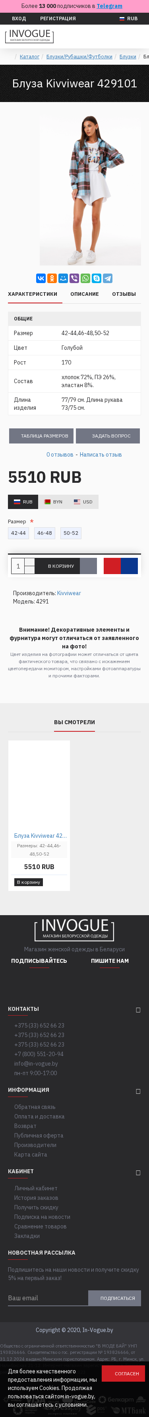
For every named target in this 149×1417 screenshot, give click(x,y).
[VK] (59, 984)
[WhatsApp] (85, 278)
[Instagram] (19, 984)
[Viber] (74, 278)
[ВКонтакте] (41, 278)
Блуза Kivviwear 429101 (40, 835)
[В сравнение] (129, 566)
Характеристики (32, 294)
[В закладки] (112, 566)
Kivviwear (69, 593)
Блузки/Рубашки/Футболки (79, 56)
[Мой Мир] (63, 278)
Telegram (109, 6)
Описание (84, 294)
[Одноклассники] (52, 278)
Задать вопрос (111, 436)
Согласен (127, 1374)
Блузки (128, 56)
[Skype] (96, 278)
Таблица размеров (44, 436)
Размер (18, 521)
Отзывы (124, 294)
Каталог (29, 56)
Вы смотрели (74, 722)
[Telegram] (107, 278)
